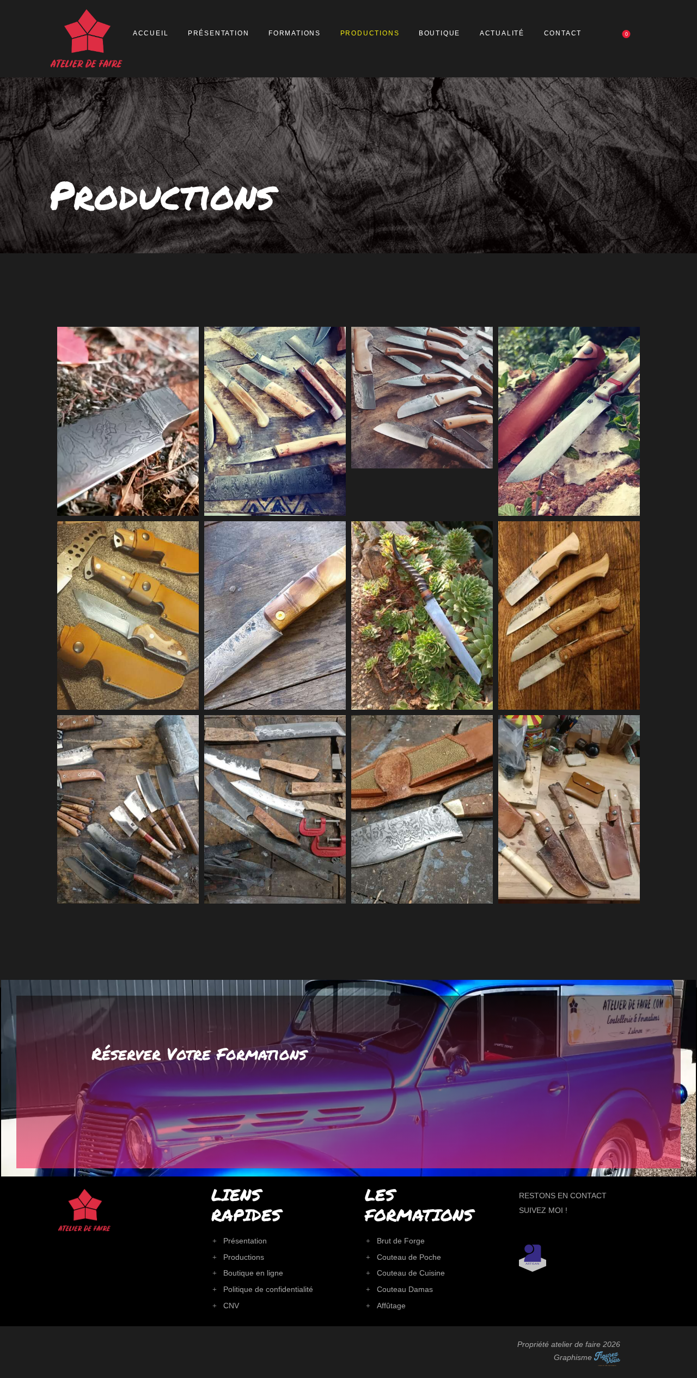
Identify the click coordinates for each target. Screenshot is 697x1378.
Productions (243, 1257)
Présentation (245, 1240)
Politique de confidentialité (268, 1289)
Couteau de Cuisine (411, 1273)
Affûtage (391, 1305)
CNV (231, 1305)
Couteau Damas (405, 1289)
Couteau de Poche (409, 1257)
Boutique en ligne (253, 1273)
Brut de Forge (401, 1240)
